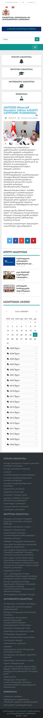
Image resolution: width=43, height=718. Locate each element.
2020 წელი (14, 380)
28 (12, 322)
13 (21, 330)
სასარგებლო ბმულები (12, 2)
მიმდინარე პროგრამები (14, 492)
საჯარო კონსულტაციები (14, 663)
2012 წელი (14, 423)
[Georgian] (7, 7)
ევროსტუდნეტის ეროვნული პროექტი (19, 594)
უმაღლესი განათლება (21, 69)
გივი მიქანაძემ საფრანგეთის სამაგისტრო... (22, 274)
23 (35, 335)
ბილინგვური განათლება (14, 509)
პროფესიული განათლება (22, 82)
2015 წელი (14, 407)
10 (8, 330)
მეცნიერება (21, 94)
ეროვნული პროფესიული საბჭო (17, 628)
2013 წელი (14, 417)
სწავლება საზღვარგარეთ (14, 530)
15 (31, 330)
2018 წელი (14, 391)
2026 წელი (14, 348)
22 (31, 335)
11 (12, 330)
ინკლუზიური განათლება (14, 489)
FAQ (23, 2)
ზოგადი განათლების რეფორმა (17, 469)
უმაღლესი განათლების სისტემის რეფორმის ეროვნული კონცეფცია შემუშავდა (18, 521)
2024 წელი (14, 358)
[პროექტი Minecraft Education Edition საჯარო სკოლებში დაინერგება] (21, 131)
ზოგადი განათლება (21, 57)
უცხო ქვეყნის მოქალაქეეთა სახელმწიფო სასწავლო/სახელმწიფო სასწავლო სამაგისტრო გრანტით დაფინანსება (21, 552)
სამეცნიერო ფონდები (13, 696)
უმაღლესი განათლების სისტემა (17, 527)
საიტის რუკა (32, 2)
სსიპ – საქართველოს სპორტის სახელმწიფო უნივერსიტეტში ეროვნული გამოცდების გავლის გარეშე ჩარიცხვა (21, 576)
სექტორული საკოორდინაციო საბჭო (19, 631)
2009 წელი (14, 439)
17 (8, 335)
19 (17, 335)
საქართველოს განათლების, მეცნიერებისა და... (24, 261)
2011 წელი (14, 428)
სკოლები (7, 472)
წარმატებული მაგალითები (15, 634)
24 (8, 339)
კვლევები (8, 646)
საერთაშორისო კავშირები (15, 643)
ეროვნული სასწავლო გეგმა (15, 495)
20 (21, 335)
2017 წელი (14, 396)
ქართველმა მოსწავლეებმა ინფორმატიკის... (23, 288)
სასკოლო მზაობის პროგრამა (16, 506)
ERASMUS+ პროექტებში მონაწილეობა (19, 541)
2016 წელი (14, 401)
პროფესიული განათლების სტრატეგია (20, 604)
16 (35, 330)
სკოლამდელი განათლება (15, 503)
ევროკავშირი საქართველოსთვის (18, 705)
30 (21, 322)
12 (17, 330)
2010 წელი (14, 433)
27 (8, 322)
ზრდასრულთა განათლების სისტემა (19, 660)
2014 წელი (14, 412)
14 (26, 330)
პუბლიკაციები (10, 677)
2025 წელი (14, 353)
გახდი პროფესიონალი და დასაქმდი (19, 637)
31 (26, 322)
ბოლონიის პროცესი (12, 538)
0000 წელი (14, 444)
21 (26, 335)
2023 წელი (14, 364)
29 (17, 322)
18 (12, 335)
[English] (13, 7)
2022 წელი (14, 369)
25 (12, 339)
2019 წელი (14, 385)
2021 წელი (14, 375)
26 (17, 339)
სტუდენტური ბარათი (12, 571)
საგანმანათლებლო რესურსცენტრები (19, 475)
